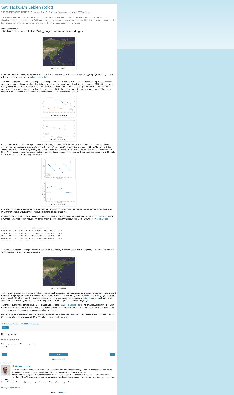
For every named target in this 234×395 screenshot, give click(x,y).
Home (59, 354)
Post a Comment (10, 339)
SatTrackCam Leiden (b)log (27, 7)
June (97, 298)
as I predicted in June (39, 77)
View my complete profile (10, 388)
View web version (58, 359)
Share (5, 328)
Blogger (63, 393)
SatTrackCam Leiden (22, 366)
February (87, 298)
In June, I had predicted (70, 305)
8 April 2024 (101, 219)
